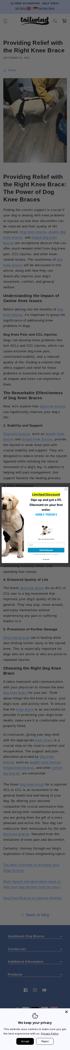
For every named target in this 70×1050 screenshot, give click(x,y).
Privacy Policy (50, 1033)
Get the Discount (46, 550)
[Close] (66, 1012)
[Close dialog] (66, 489)
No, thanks (46, 559)
